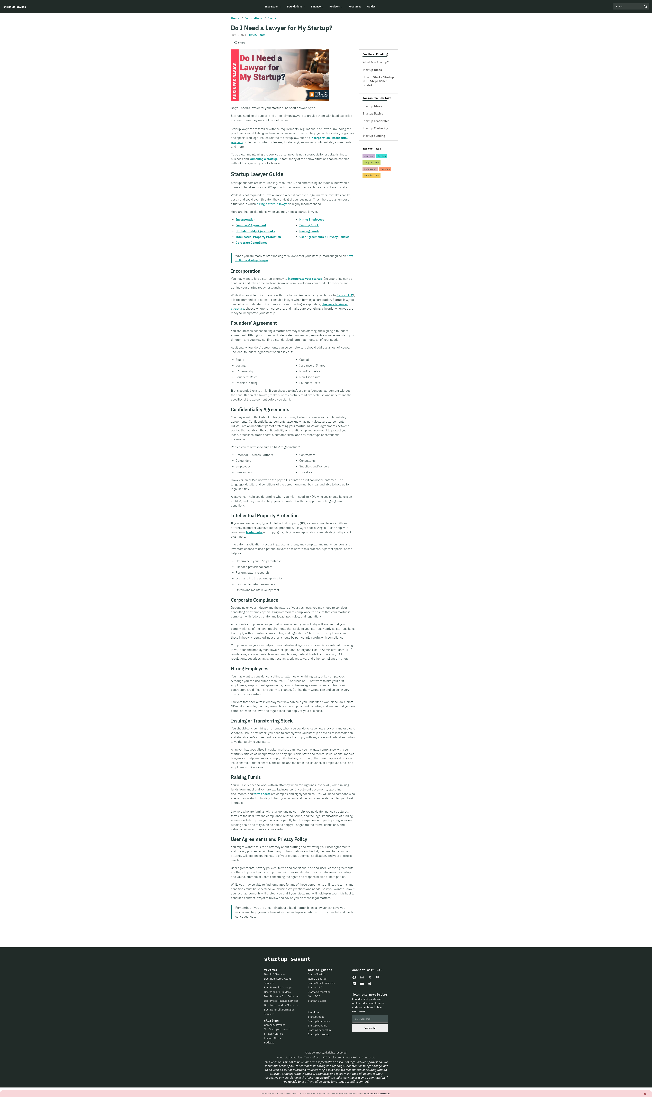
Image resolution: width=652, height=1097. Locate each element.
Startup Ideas (372, 70)
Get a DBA (314, 996)
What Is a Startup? (376, 62)
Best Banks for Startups (278, 987)
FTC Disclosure (331, 1057)
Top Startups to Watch (277, 1029)
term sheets (261, 794)
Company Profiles (274, 1024)
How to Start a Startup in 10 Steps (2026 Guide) (378, 81)
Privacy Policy (351, 1057)
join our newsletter (370, 994)
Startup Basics (373, 113)
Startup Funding (374, 136)
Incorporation (245, 219)
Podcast (269, 1042)
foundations (371, 175)
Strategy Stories (273, 1033)
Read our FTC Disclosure (378, 1093)
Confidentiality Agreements (255, 231)
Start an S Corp (317, 1000)
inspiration (371, 162)
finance (385, 169)
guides (382, 156)
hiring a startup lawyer (273, 204)
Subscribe (370, 1028)
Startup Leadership (376, 121)
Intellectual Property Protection (258, 237)
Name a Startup (317, 978)
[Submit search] (645, 6)
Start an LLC (315, 987)
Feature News (272, 1038)
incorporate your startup (305, 279)
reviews (369, 156)
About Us (283, 1057)
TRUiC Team (257, 35)
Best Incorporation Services (281, 1005)
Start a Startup (316, 974)
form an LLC (345, 295)
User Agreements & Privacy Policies (324, 237)
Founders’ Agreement (251, 225)
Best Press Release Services (281, 1000)
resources (370, 169)
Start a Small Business (321, 983)
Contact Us (368, 1057)
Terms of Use (312, 1057)
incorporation (320, 138)
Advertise (296, 1057)
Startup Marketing (375, 128)
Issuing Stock (309, 225)
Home (235, 18)
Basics (272, 18)
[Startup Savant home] (14, 6)
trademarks (254, 532)
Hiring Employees (311, 219)
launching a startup (263, 159)
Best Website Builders (277, 992)
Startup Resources (319, 1021)
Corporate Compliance (251, 243)
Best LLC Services (275, 974)
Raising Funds (309, 231)
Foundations (253, 18)
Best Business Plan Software (281, 996)
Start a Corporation (319, 992)
